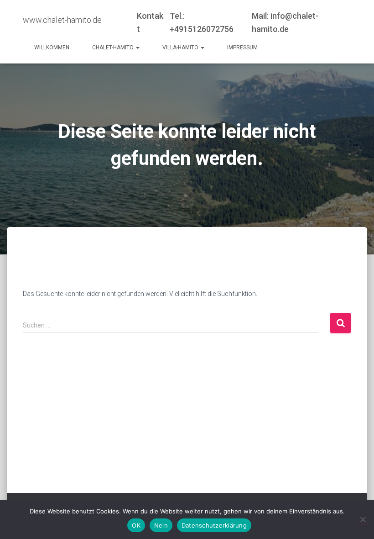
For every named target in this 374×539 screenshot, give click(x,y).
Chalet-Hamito (113, 47)
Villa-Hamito (181, 47)
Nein (161, 525)
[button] (137, 47)
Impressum (242, 47)
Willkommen (51, 47)
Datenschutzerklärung (214, 525)
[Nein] (362, 519)
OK (136, 525)
